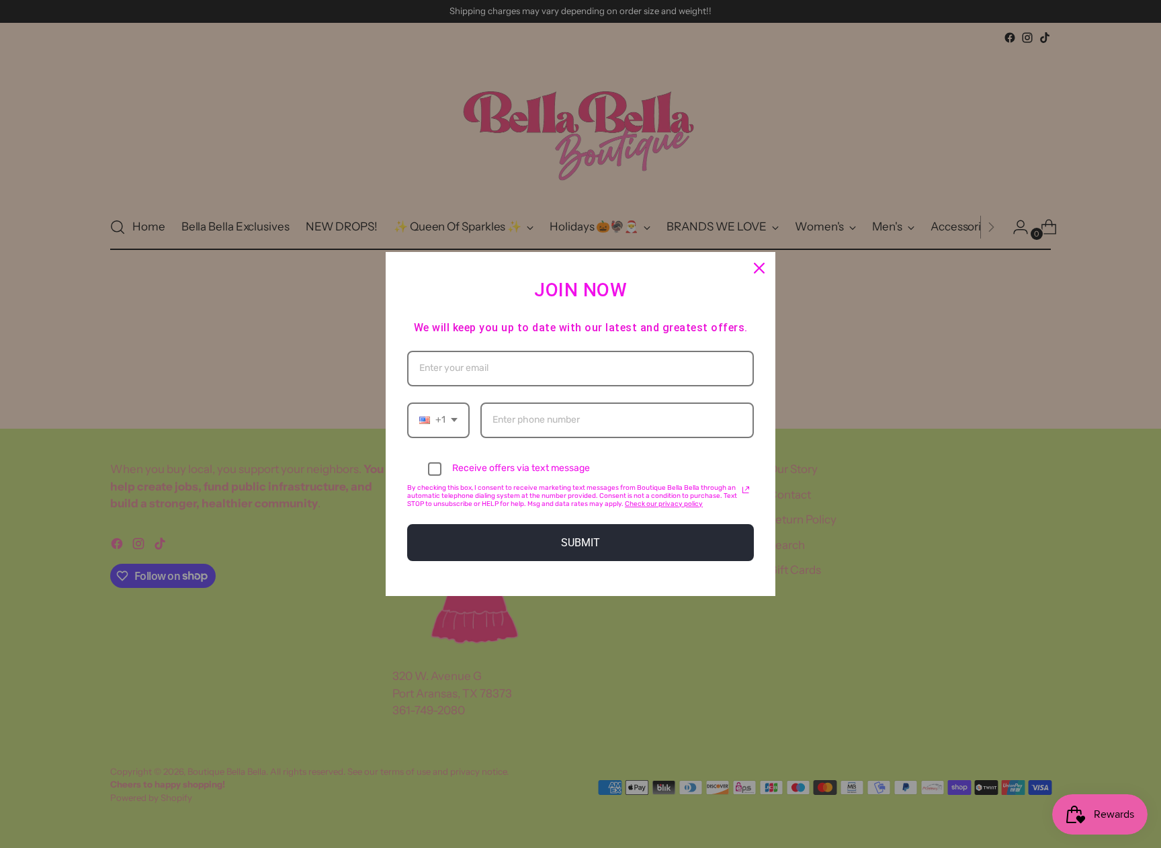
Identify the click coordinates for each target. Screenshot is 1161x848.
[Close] (759, 268)
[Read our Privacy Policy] (746, 490)
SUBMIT (580, 542)
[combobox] (438, 420)
